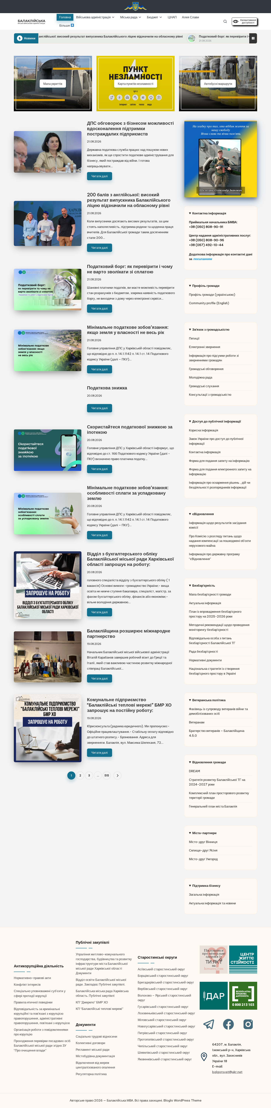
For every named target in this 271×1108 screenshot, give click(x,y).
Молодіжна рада (200, 377)
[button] (117, 775)
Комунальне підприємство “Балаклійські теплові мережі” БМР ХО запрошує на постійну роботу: (129, 705)
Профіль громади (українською (211, 295)
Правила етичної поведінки (33, 1002)
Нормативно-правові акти (32, 978)
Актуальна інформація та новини (212, 903)
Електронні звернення (204, 347)
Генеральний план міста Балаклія (213, 806)
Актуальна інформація (205, 603)
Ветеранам (196, 722)
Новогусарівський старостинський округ (166, 1026)
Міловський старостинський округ (162, 1020)
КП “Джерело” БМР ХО (92, 1002)
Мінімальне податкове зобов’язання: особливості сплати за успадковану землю (127, 493)
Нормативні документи (205, 660)
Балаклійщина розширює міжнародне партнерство (128, 633)
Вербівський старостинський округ (162, 989)
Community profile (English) (209, 303)
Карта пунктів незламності (135, 84)
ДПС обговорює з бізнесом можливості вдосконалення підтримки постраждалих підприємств (130, 128)
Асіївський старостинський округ (161, 969)
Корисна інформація (203, 430)
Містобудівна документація (95, 1056)
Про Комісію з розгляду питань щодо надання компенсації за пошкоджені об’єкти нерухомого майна (220, 541)
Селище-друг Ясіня (203, 850)
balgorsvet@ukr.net (227, 1072)
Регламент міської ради (93, 1050)
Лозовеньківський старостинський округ (166, 1013)
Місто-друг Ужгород (203, 859)
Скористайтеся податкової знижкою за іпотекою (129, 429)
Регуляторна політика (91, 1074)
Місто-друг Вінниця (203, 842)
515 (107, 775)
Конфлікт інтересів (27, 985)
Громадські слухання (204, 386)
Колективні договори (90, 1043)
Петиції (194, 338)
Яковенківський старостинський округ (165, 1059)
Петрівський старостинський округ (162, 1033)
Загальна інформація (204, 894)
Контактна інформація (204, 452)
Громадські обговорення (206, 369)
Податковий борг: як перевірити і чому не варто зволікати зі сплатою (194, 36)
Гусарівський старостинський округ (163, 1007)
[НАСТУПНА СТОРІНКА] (117, 775)
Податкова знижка (107, 388)
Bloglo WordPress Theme (182, 1100)
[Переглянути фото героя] (220, 167)
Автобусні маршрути (218, 84)
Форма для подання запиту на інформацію (219, 461)
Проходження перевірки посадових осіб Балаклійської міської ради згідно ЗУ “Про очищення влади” (42, 1045)
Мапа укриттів (52, 84)
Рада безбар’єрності (203, 651)
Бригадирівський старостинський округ (166, 982)
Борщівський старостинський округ (163, 976)
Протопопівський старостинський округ (166, 1039)
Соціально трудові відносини (96, 1036)
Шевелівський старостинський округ (164, 1053)
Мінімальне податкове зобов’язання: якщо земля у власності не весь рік (127, 329)
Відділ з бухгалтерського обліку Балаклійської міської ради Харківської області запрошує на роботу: (130, 559)
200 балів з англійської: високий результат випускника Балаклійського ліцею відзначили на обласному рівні (129, 200)
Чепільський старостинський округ (162, 1046)
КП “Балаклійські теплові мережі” (99, 1009)
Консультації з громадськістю (210, 395)
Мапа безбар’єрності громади (210, 594)
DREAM (194, 771)
